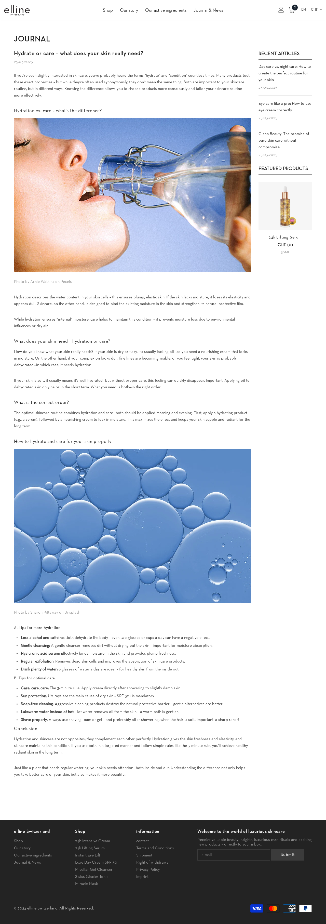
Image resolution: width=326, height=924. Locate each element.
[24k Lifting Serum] (285, 206)
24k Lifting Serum (285, 237)
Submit (288, 855)
